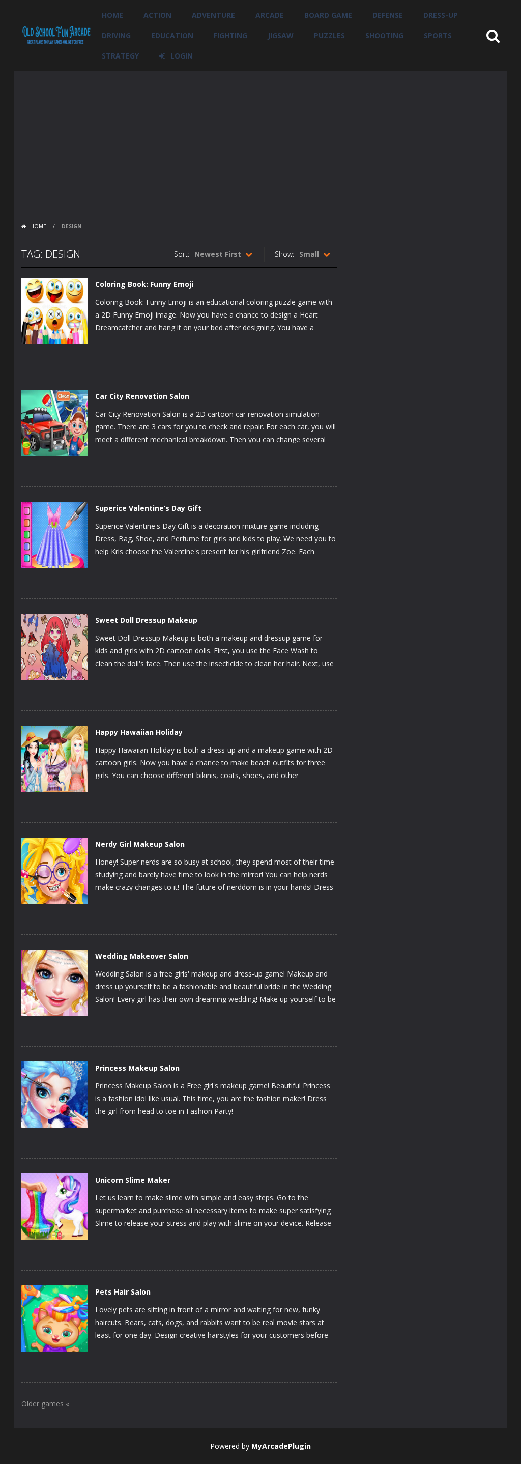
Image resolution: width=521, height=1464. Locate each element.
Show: (284, 254)
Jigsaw (281, 35)
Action (157, 15)
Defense (387, 15)
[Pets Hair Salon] (54, 1318)
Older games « (45, 1404)
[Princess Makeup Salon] (54, 1094)
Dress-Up (440, 15)
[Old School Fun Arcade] (56, 35)
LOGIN (181, 56)
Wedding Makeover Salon (141, 956)
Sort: (181, 254)
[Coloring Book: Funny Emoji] (54, 310)
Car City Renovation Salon (142, 396)
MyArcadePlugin (281, 1446)
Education (172, 35)
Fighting (230, 35)
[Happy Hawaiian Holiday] (54, 758)
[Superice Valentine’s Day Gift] (54, 534)
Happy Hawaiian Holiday (139, 732)
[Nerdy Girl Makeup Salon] (54, 870)
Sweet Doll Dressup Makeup (146, 620)
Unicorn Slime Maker (132, 1180)
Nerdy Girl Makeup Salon (140, 844)
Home (112, 15)
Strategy (120, 56)
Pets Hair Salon (123, 1292)
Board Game (328, 15)
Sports (438, 35)
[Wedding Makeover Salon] (54, 982)
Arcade (269, 15)
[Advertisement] (260, 142)
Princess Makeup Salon (137, 1068)
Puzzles (329, 35)
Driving (116, 35)
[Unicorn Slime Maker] (54, 1206)
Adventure (213, 15)
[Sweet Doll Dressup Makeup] (54, 646)
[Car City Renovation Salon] (54, 422)
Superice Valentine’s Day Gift (148, 508)
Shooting (384, 35)
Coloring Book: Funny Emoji (144, 284)
